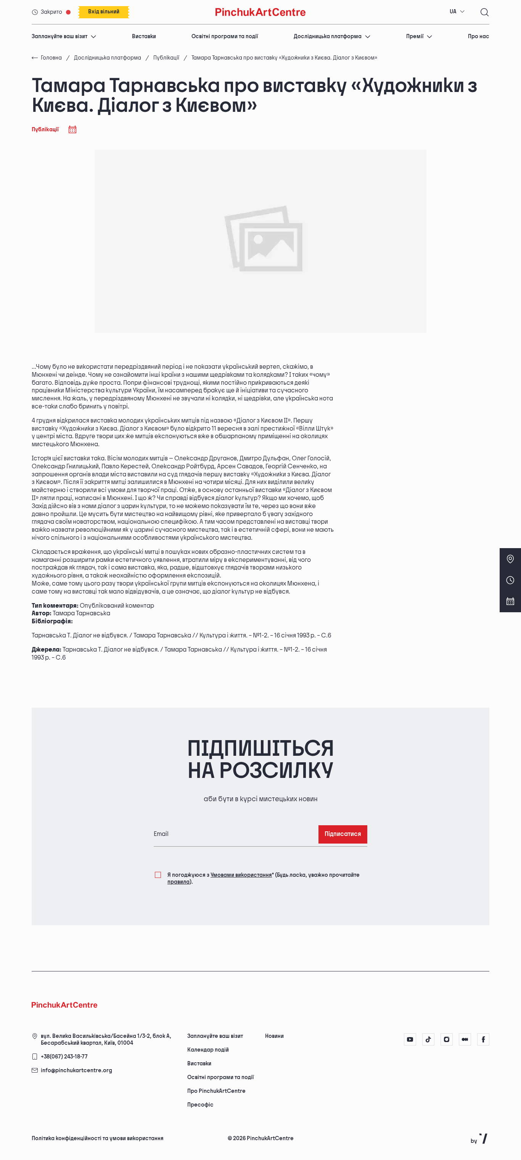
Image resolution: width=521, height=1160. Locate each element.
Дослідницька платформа (328, 36)
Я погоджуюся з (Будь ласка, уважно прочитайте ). (263, 878)
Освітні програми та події (224, 36)
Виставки (144, 36)
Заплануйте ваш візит (59, 36)
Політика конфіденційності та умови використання (98, 1138)
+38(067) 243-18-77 (64, 1057)
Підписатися (343, 834)
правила (178, 882)
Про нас (478, 36)
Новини (274, 1036)
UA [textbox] (453, 11)
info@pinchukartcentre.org (76, 1070)
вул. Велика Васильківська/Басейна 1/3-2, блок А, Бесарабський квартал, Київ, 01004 (106, 1039)
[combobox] (457, 11)
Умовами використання (241, 875)
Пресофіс (200, 1105)
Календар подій (208, 1050)
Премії (414, 36)
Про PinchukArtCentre (216, 1091)
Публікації (166, 58)
